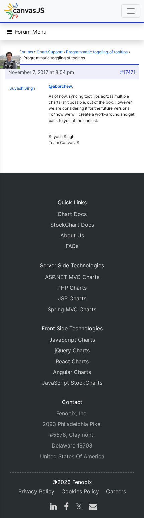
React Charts (72, 361)
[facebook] (66, 507)
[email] (91, 507)
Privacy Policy (36, 491)
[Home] (24, 11)
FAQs (72, 246)
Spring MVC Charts (72, 309)
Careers (116, 491)
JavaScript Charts (72, 339)
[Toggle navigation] (130, 11)
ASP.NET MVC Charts (72, 277)
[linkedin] (53, 507)
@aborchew (60, 86)
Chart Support (50, 51)
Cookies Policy (80, 491)
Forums (26, 51)
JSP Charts (72, 298)
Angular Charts (72, 372)
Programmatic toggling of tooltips (97, 51)
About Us (72, 235)
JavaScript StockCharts (72, 382)
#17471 (128, 72)
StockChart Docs (72, 224)
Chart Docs (72, 213)
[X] (79, 507)
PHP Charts (72, 287)
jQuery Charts (72, 350)
